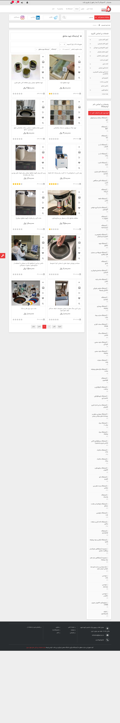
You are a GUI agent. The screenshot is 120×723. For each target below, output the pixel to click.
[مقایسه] (79, 67)
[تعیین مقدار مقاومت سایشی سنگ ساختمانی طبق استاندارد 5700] (43, 101)
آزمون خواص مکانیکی (102, 56)
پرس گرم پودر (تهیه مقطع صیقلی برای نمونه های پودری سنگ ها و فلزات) (29, 174)
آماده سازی (105, 64)
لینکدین (33, 17)
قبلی (54, 326)
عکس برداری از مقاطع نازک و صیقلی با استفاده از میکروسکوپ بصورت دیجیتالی (28, 264)
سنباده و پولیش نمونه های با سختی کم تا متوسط (65, 264)
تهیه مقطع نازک (64, 83)
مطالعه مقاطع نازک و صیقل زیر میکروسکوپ (65, 218)
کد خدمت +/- (65, 49)
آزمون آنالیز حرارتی (103, 40)
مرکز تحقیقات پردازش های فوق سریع (36, 648)
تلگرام (50, 17)
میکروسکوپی (105, 90)
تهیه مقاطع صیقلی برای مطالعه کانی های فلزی (28, 83)
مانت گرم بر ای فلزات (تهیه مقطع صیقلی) (28, 218)
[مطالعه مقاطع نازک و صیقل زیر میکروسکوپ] (79, 192)
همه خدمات (105, 94)
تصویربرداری (105, 78)
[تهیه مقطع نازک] (79, 56)
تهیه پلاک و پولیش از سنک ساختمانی (65, 128)
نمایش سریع (79, 77)
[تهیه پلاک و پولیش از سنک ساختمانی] (79, 101)
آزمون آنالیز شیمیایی (103, 44)
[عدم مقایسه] (43, 157)
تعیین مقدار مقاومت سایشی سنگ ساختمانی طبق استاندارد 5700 (28, 129)
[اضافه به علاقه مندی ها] (79, 72)
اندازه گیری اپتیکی (103, 68)
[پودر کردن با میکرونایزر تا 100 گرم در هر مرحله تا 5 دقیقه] (79, 146)
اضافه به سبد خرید (79, 61)
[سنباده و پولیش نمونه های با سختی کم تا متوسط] (79, 237)
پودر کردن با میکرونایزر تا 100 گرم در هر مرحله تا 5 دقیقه (65, 173)
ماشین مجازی (104, 86)
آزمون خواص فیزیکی (103, 52)
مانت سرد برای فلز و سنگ (28, 309)
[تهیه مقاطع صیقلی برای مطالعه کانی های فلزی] (43, 56)
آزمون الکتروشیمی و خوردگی (101, 48)
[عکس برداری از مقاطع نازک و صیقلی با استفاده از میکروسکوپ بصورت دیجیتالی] (43, 237)
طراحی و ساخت (104, 82)
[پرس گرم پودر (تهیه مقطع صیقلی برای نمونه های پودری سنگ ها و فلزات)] (43, 146)
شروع (59, 326)
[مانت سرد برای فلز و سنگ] (43, 282)
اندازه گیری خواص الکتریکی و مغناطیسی (100, 73)
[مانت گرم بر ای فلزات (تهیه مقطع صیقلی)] (43, 192)
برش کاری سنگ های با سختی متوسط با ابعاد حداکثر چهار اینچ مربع (65, 310)
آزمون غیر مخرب (104, 60)
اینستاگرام (16, 17)
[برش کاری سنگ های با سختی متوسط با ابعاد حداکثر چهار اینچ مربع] (79, 282)
